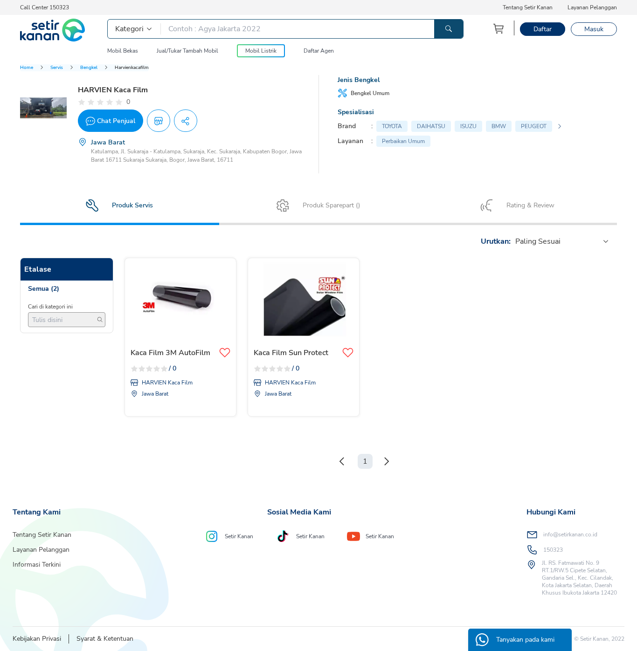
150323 (553, 550)
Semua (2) (43, 288)
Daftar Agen (319, 51)
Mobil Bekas (122, 51)
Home (26, 67)
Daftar (542, 29)
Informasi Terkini (37, 564)
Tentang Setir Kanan (528, 7)
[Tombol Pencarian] (448, 29)
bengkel (88, 67)
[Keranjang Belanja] (499, 28)
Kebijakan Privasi (37, 638)
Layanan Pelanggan (592, 7)
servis (56, 67)
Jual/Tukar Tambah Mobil (187, 51)
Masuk (593, 29)
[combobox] (516, 241)
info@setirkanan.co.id (570, 534)
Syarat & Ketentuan (104, 638)
